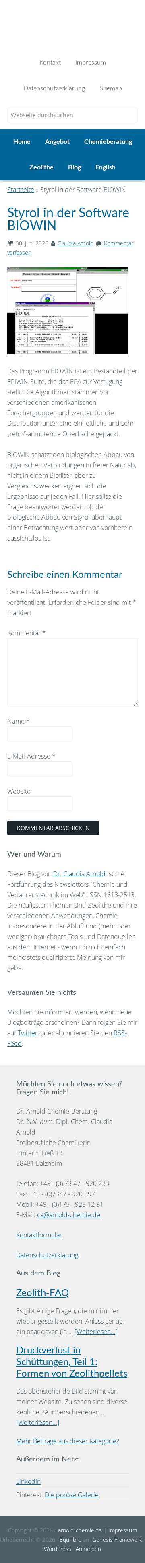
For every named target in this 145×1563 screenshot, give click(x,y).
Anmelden (88, 1549)
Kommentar (26, 632)
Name (18, 721)
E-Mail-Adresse (31, 756)
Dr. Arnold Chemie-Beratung (72, 25)
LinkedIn (28, 1481)
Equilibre (70, 1539)
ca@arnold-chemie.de (68, 1214)
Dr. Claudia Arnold (79, 873)
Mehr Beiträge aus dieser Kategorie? (67, 1440)
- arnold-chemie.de (77, 1530)
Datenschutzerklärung (47, 1255)
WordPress (57, 1549)
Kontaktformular (39, 1234)
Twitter (27, 1032)
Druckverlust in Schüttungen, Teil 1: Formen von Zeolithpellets (71, 1362)
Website (19, 791)
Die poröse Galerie (72, 1494)
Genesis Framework (117, 1539)
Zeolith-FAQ (42, 1293)
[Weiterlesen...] (96, 1331)
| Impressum (119, 1530)
